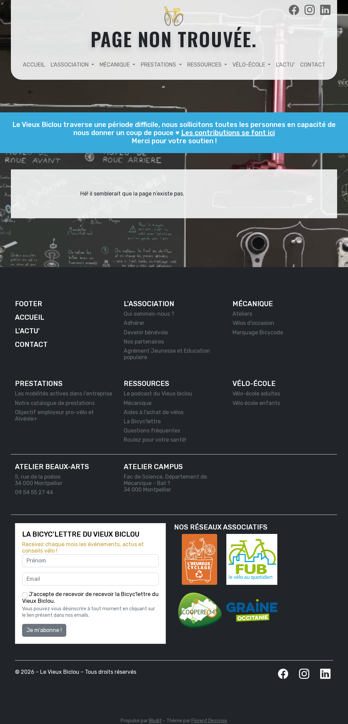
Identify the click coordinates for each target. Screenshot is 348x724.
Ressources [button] (205, 64)
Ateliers (242, 314)
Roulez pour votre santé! (155, 440)
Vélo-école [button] (249, 64)
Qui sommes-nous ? (149, 314)
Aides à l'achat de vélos (154, 412)
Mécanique (138, 403)
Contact (312, 64)
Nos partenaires (144, 341)
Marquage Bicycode (257, 332)
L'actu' (285, 64)
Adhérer (134, 323)
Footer (28, 304)
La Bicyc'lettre (142, 421)
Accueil (34, 64)
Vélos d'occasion (253, 323)
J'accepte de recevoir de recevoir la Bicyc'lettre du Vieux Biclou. (90, 597)
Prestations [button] (159, 64)
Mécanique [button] (115, 64)
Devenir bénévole (146, 332)
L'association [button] (70, 64)
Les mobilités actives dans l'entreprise (63, 393)
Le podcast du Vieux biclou (158, 393)
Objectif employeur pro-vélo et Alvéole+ (54, 415)
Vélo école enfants (256, 403)
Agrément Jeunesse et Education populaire (167, 354)
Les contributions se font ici (228, 133)
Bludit (155, 721)
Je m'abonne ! (44, 630)
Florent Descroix (209, 721)
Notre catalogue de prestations (55, 403)
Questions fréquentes (152, 430)
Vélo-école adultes (256, 393)
